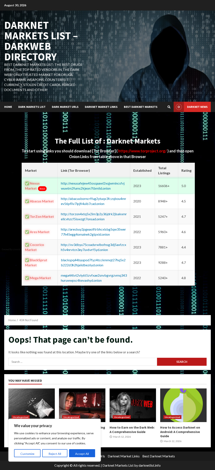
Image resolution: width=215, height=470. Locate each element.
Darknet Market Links (101, 107)
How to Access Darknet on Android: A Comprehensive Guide (183, 405)
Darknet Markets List (118, 465)
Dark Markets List (32, 107)
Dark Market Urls (65, 107)
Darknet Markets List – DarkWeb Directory (41, 40)
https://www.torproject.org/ (142, 151)
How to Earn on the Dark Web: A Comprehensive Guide (133, 405)
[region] (54, 440)
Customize (27, 453)
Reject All (55, 453)
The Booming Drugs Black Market (31, 405)
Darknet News (197, 107)
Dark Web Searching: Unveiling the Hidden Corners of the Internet (82, 405)
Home (8, 107)
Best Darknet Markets (140, 107)
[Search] (169, 107)
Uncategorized (20, 417)
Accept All (82, 453)
